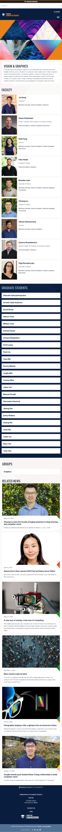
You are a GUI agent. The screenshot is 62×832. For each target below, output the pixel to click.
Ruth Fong (23, 139)
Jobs (31, 811)
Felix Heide (23, 160)
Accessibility (47, 826)
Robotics (46, 105)
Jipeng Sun (8, 408)
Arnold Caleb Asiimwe (12, 302)
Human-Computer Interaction (40, 125)
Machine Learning (24, 105)
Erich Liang (8, 345)
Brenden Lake (24, 180)
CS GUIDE (57, 12)
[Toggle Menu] (58, 17)
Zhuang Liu (23, 201)
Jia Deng (22, 97)
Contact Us (31, 808)
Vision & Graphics (36, 105)
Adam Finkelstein (26, 118)
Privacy (40, 826)
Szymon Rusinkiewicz (28, 242)
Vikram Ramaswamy (27, 222)
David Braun (8, 310)
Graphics (7, 472)
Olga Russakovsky (26, 263)
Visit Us (31, 798)
